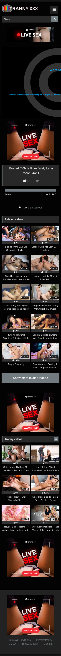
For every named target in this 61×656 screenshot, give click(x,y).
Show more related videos (30, 377)
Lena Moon (36, 207)
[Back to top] (51, 647)
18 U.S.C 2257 (30, 643)
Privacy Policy (44, 640)
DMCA (12, 643)
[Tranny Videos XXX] (25, 8)
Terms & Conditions (20, 640)
